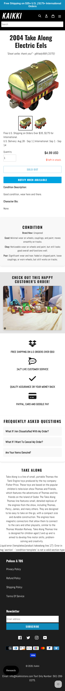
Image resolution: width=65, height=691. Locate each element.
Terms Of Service (15, 596)
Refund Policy (13, 578)
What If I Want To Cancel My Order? (24, 442)
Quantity (7, 151)
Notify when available (32, 180)
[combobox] (32, 24)
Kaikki (36, 665)
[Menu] (59, 15)
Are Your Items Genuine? (18, 452)
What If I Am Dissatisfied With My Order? (27, 431)
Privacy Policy (13, 569)
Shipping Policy (14, 587)
